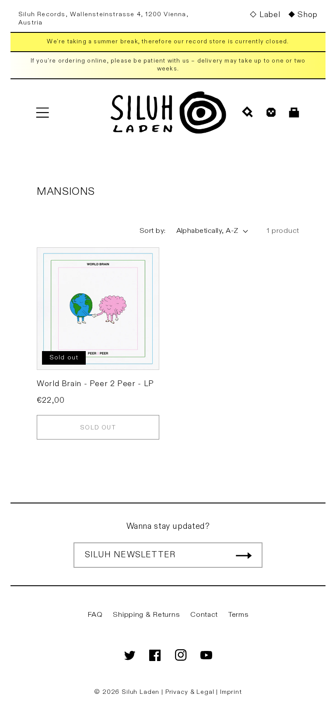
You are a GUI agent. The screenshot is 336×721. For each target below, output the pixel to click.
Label (269, 15)
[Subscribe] (243, 555)
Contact (204, 614)
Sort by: (153, 231)
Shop (308, 15)
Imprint (231, 692)
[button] (42, 112)
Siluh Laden (140, 692)
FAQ (95, 614)
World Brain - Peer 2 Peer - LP (95, 384)
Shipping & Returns (146, 614)
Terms (238, 614)
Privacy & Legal (190, 692)
